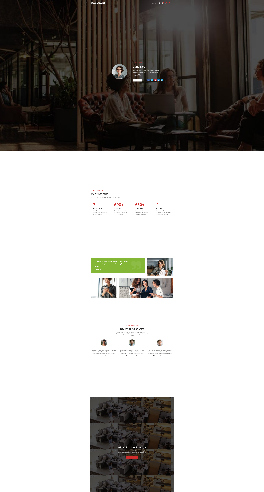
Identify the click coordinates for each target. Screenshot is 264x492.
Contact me (137, 80)
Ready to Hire (132, 457)
